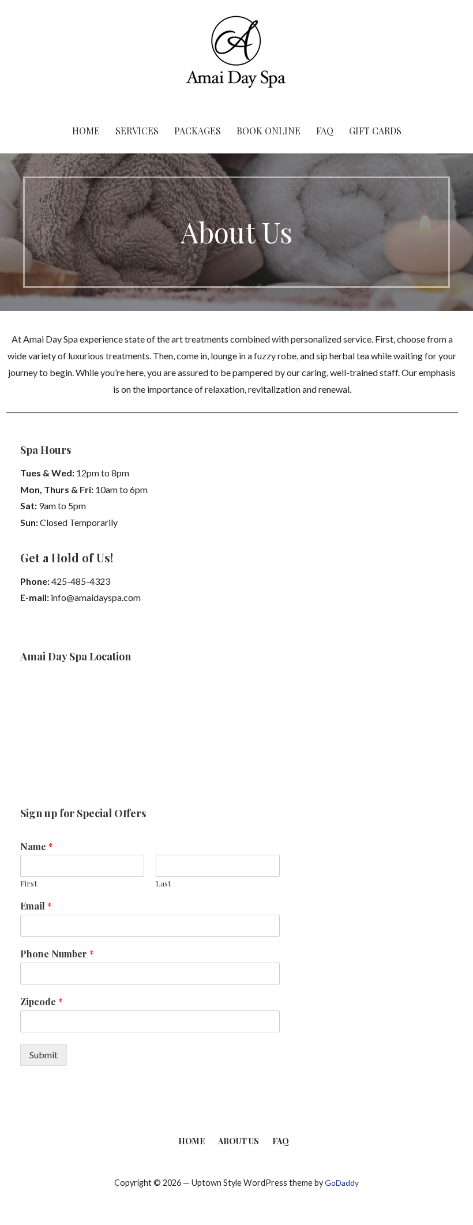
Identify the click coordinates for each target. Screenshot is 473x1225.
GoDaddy (342, 1183)
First (28, 883)
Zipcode (41, 1002)
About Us (238, 1141)
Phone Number (57, 954)
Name (36, 846)
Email (36, 906)
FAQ (324, 131)
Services (137, 131)
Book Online (268, 131)
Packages (197, 131)
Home (86, 131)
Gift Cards (375, 131)
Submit (43, 1054)
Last (163, 883)
